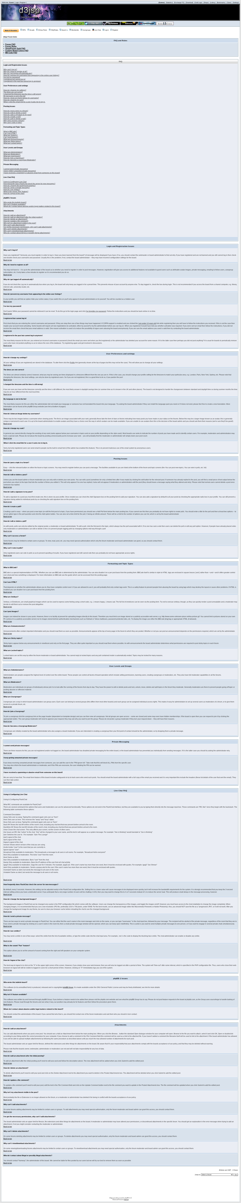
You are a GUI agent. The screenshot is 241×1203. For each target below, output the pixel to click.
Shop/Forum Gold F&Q (15, 48)
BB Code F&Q (11, 53)
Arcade (32, 30)
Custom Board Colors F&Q (16, 51)
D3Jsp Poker (42, 30)
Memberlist (75, 30)
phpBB (126, 1198)
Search (64, 30)
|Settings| (236, 2)
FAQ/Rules (54, 30)
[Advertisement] (120, 1187)
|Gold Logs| (198, 2)
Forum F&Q (10, 44)
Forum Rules (10, 46)
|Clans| (229, 2)
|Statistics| (169, 2)
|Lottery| (212, 2)
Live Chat (97, 30)
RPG (24, 30)
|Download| (189, 2)
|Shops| (206, 2)
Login (17, 2)
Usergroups (87, 30)
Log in (107, 30)
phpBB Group (68, 987)
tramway (126, 1199)
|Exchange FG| (179, 2)
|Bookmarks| (221, 2)
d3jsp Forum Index (10, 37)
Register (23, 2)
